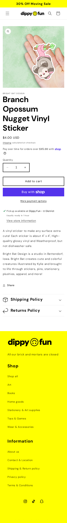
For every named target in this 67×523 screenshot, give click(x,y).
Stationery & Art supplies (23, 410)
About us (13, 451)
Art (9, 384)
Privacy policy (16, 477)
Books (11, 393)
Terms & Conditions (20, 485)
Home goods (15, 401)
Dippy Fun (27, 519)
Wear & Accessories (20, 427)
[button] (7, 13)
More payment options (33, 201)
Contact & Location (20, 460)
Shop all (12, 376)
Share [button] (11, 285)
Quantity (8, 159)
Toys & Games (16, 418)
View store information (21, 220)
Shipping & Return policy (23, 468)
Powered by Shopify (44, 519)
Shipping (7, 142)
